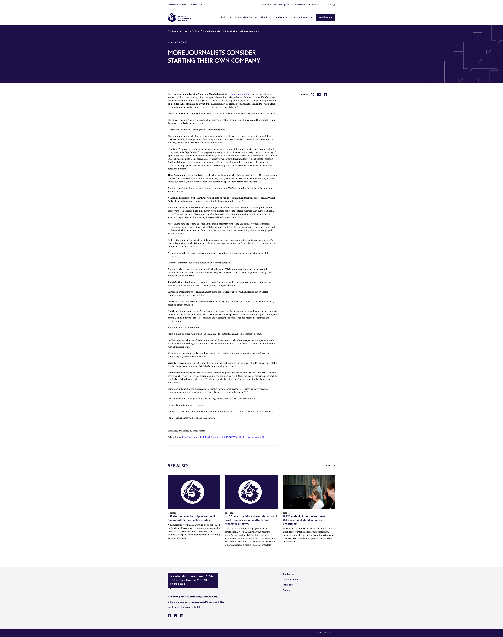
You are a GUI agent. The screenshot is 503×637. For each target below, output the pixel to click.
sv (329, 5)
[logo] (179, 21)
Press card (266, 5)
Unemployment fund (177, 5)
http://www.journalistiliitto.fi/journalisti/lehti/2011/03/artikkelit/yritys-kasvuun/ (221, 437)
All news (327, 466)
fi (325, 5)
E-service (195, 5)
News (171, 42)
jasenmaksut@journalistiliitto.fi (203, 597)
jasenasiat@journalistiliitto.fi (210, 602)
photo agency (239, 94)
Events (286, 590)
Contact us (300, 5)
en (334, 5)
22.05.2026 (287, 513)
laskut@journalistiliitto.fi (191, 607)
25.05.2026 (172, 513)
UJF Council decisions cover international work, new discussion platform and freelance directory (251, 520)
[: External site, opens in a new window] (312, 94)
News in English (191, 31)
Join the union (325, 17)
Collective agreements (283, 5)
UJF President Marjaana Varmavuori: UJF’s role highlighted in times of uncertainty (306, 520)
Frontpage (173, 31)
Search (312, 5)
